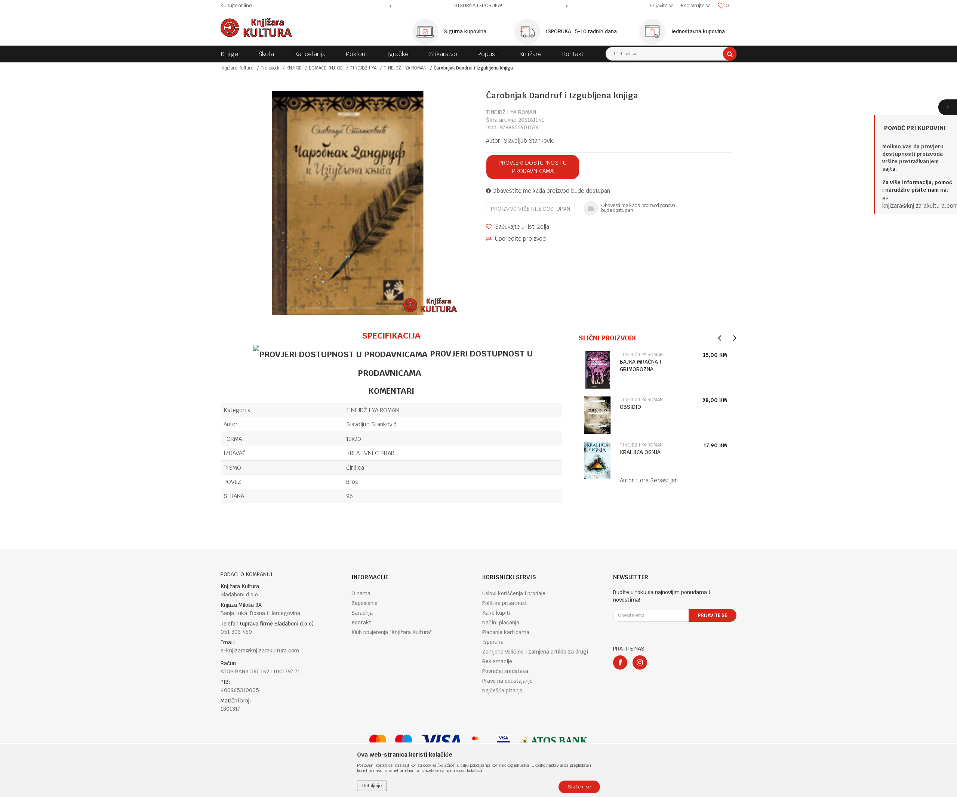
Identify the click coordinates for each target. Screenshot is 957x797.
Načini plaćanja (500, 622)
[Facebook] (620, 662)
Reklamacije (497, 661)
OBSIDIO (630, 407)
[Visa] (441, 741)
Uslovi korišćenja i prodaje (513, 593)
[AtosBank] (553, 741)
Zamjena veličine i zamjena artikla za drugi (535, 651)
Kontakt (361, 622)
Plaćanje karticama (505, 632)
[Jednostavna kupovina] (654, 32)
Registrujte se (695, 5)
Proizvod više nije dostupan (530, 209)
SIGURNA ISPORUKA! (478, 5)
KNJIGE (294, 68)
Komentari (391, 391)
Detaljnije (372, 786)
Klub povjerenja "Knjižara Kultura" (391, 632)
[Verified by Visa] (503, 741)
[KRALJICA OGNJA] (597, 460)
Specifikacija (391, 335)
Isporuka (493, 642)
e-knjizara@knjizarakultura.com (260, 650)
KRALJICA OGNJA (640, 452)
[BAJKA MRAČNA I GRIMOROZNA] (597, 370)
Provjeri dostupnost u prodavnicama (533, 166)
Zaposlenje (364, 603)
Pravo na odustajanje (507, 680)
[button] (671, 54)
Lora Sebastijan (657, 480)
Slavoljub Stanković (529, 140)
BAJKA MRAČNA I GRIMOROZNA (640, 365)
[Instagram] (640, 662)
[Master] (377, 741)
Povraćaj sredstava (505, 671)
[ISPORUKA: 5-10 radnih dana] (529, 32)
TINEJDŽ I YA (363, 68)
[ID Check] (479, 741)
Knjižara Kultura (237, 68)
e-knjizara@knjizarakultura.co (917, 202)
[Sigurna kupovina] (427, 32)
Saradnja (362, 612)
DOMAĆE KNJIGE (326, 68)
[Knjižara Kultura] (256, 27)
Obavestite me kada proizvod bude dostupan (550, 190)
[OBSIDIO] (597, 415)
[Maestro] (403, 741)
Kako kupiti (496, 612)
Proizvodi (270, 68)
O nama (360, 593)
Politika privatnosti (505, 603)
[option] (478, 5)
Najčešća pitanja (502, 690)
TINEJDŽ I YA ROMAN (405, 68)
